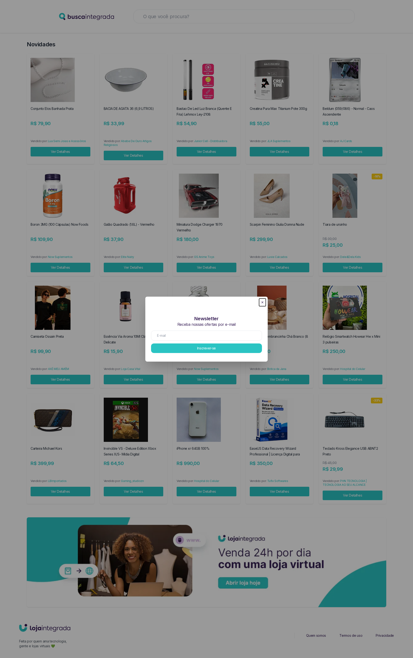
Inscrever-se (206, 348)
